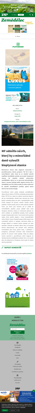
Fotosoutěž (17, 355)
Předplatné (17, 347)
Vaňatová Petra (17, 111)
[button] (17, 332)
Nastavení (13, 410)
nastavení (23, 407)
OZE (19, 116)
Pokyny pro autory (17, 366)
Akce (17, 358)
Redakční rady (17, 369)
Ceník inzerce (17, 380)
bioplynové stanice (9, 121)
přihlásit (29, 253)
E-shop (17, 352)
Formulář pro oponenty (17, 371)
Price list (17, 382)
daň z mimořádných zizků (23, 121)
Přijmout (5, 410)
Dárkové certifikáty (17, 350)
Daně (16, 116)
